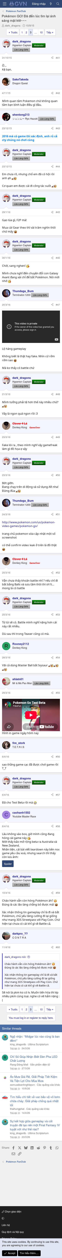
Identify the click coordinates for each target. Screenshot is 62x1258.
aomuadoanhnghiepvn (22, 1084)
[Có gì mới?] (50, 3)
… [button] (35, 32)
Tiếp (48, 32)
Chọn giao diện (12, 1211)
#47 (58, 304)
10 (41, 32)
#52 (58, 572)
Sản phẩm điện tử (40, 1064)
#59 (58, 892)
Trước (14, 32)
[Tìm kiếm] (57, 3)
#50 (58, 475)
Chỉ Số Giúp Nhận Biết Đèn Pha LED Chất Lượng (33, 1058)
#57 (58, 794)
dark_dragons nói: (15, 957)
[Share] (52, 58)
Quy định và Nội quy (13, 1232)
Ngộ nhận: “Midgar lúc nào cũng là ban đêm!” (35, 1038)
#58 (58, 826)
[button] (30, 1218)
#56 (58, 756)
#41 (58, 57)
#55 (58, 692)
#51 (58, 514)
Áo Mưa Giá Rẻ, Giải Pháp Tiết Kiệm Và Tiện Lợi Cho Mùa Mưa (33, 1078)
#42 (58, 93)
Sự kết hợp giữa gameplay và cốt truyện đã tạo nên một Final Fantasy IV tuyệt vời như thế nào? (35, 1125)
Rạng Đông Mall (19, 1064)
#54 (58, 657)
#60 (58, 947)
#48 (58, 394)
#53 (58, 614)
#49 (58, 437)
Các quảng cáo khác (48, 1084)
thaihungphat (17, 1109)
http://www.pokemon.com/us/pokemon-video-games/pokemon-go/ (28, 524)
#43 (58, 128)
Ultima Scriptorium (38, 1044)
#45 (58, 212)
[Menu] (5, 4)
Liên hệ (6, 1225)
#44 (58, 166)
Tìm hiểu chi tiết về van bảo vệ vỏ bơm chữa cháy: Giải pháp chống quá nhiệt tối (35, 1101)
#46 (58, 257)
